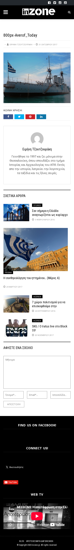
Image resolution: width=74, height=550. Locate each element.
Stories (37, 205)
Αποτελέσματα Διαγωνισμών (39, 541)
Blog (21, 541)
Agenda (37, 296)
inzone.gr (36, 545)
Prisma (8, 272)
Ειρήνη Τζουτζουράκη (21, 44)
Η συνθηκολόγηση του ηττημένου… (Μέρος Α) (31, 278)
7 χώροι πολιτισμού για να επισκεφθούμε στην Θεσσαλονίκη (48, 306)
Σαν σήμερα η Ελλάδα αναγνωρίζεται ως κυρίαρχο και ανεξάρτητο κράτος (50, 215)
